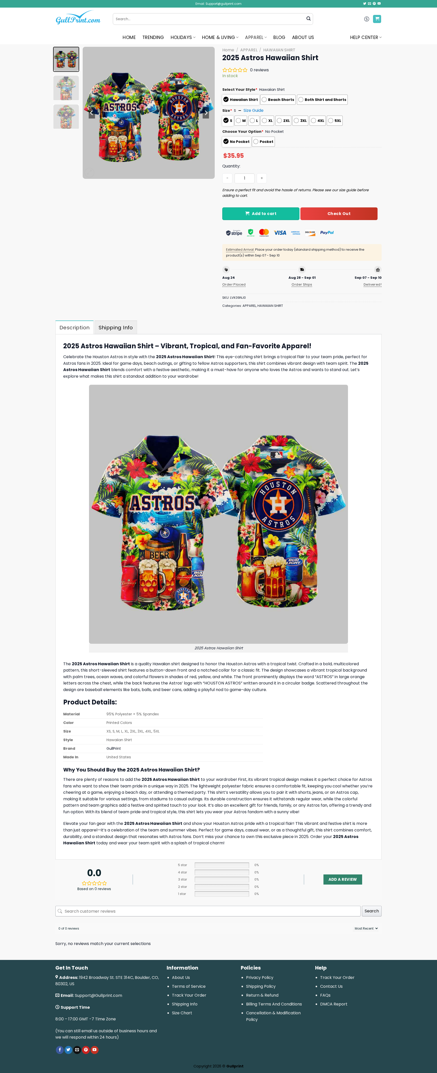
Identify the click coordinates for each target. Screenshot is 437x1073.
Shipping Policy (261, 986)
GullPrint (113, 748)
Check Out (339, 213)
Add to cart (264, 213)
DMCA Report (333, 1004)
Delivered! (373, 284)
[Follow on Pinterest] (374, 4)
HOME (129, 37)
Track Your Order (189, 995)
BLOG (279, 37)
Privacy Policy (259, 977)
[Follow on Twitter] (364, 4)
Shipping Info (185, 1004)
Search (372, 911)
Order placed (234, 284)
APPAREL (254, 37)
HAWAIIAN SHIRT (279, 50)
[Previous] (91, 113)
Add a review (343, 879)
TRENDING (153, 37)
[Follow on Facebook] (60, 1050)
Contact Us (331, 986)
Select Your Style (239, 89)
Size (227, 110)
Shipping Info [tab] (116, 327)
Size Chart (182, 1013)
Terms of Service (189, 986)
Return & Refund (262, 995)
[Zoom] (89, 173)
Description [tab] (74, 327)
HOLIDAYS (181, 37)
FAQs (325, 995)
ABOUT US (303, 37)
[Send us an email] (369, 4)
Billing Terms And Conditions (274, 1004)
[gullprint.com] (80, 19)
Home (228, 50)
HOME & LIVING (218, 37)
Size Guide (254, 110)
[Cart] (377, 19)
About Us (181, 977)
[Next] (205, 113)
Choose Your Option (243, 131)
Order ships (302, 284)
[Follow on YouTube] (379, 4)
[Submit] (308, 19)
